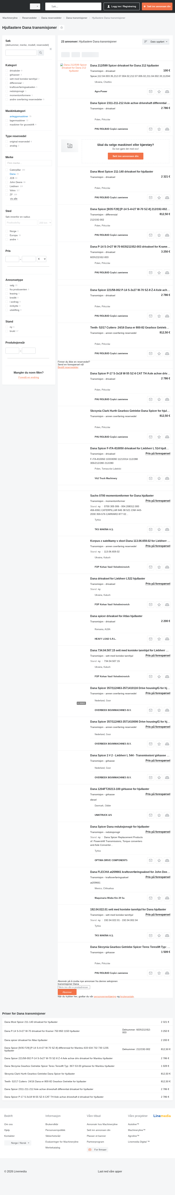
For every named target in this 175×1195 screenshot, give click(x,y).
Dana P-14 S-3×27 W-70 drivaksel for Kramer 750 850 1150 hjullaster (42, 1031)
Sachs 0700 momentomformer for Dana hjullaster (122, 495)
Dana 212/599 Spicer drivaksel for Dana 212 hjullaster (124, 65)
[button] (159, 91)
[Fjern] (51, 49)
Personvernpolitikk (55, 1130)
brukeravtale (127, 996)
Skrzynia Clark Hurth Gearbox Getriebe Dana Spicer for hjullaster (132, 410)
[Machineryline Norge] (14, 6)
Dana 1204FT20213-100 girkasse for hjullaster (119, 789)
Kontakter (9, 1136)
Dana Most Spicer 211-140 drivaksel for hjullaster (121, 171)
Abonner (67, 992)
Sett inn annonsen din (126, 156)
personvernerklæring (105, 996)
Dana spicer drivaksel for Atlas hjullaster (116, 616)
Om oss (8, 1124)
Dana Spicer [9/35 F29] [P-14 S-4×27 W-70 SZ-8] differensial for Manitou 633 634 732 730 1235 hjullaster (56, 1049)
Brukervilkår (51, 1124)
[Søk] (48, 6)
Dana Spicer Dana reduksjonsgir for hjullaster (119, 826)
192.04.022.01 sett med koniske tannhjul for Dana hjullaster (128, 909)
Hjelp (7, 1130)
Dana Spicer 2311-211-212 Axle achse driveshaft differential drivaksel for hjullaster (48, 1089)
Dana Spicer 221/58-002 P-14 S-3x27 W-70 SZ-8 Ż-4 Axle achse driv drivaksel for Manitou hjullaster (58, 1058)
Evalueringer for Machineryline (61, 1141)
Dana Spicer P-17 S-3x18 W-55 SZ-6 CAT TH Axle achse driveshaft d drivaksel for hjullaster (54, 1096)
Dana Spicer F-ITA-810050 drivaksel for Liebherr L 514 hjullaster (131, 448)
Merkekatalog (52, 1147)
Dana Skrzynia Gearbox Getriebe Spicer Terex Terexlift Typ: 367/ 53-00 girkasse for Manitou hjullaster (59, 1066)
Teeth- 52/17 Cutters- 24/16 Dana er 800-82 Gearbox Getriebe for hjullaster (45, 1081)
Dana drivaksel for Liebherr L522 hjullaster (117, 578)
